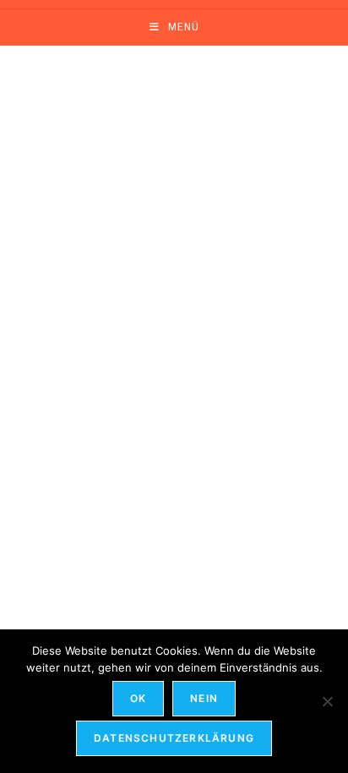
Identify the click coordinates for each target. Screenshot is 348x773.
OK (138, 698)
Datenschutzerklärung (174, 738)
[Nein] (326, 701)
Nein (204, 698)
